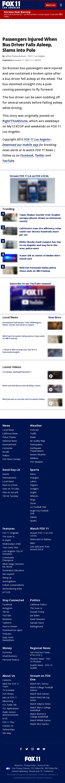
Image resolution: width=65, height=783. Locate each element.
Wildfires (34, 458)
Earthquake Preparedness (37, 449)
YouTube (8, 161)
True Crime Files (10, 547)
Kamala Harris (37, 622)
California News (10, 433)
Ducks (33, 503)
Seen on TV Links (10, 488)
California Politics (38, 604)
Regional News (40, 648)
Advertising (7, 701)
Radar (33, 437)
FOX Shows (8, 693)
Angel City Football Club (39, 512)
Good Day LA (11, 470)
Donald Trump (37, 611)
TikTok (5, 611)
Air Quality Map (37, 440)
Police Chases (9, 437)
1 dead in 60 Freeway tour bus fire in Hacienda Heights (19, 350)
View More (54, 317)
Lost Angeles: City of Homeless (12, 552)
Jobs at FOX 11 (9, 697)
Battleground (36, 626)
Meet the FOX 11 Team (10, 685)
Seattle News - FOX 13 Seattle (41, 666)
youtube (38, 749)
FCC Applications (10, 708)
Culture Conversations (13, 585)
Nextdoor (7, 619)
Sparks (33, 520)
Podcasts (6, 633)
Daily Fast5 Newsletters (8, 639)
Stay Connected (13, 600)
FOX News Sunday (11, 459)
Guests (5, 474)
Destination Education (13, 570)
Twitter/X (6, 622)
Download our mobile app (20, 145)
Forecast (34, 429)
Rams (33, 474)
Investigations (9, 581)
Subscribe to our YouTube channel (30, 283)
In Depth (6, 540)
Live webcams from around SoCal (39, 548)
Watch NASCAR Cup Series (40, 699)
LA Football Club (38, 506)
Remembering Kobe (12, 588)
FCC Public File (9, 704)
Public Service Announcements (10, 713)
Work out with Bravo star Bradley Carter (21, 385)
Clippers (34, 485)
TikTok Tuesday (10, 496)
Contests (6, 680)
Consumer (7, 448)
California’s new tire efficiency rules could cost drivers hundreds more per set (40, 231)
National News (9, 440)
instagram (32, 749)
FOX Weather (36, 461)
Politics (5, 455)
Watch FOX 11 (39, 528)
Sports (34, 470)
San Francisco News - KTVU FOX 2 (40, 654)
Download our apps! (12, 630)
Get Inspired (8, 574)
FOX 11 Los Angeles (36, 56)
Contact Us (7, 725)
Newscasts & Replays (40, 539)
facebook (21, 749)
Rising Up (6, 577)
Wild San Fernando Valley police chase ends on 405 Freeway (23, 337)
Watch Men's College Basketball (40, 709)
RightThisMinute (15, 121)
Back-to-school (9, 485)
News (6, 425)
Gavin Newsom (37, 619)
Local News (10, 317)
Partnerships (8, 729)
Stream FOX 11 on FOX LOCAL (41, 534)
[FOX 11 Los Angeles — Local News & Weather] (11, 5)
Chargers (34, 477)
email (44, 749)
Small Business (9, 656)
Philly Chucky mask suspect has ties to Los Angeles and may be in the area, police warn (40, 245)
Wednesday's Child (11, 543)
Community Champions (8, 559)
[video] (55, 375)
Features (8, 528)
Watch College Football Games (41, 689)
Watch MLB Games (39, 693)
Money (7, 648)
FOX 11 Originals (10, 532)
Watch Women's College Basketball (39, 715)
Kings (32, 499)
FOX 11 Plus (8, 722)
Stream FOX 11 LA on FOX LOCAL (29, 176)
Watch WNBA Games (40, 720)
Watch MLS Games (39, 723)
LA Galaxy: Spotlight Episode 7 (16, 371)
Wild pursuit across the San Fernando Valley (23, 399)
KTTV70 (6, 592)
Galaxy (33, 517)
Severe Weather (38, 454)
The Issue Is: (8, 536)
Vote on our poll (10, 492)
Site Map (6, 733)
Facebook (26, 155)
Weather (36, 425)
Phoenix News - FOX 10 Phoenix (40, 660)
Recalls (5, 451)
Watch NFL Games (39, 683)
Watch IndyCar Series (40, 703)
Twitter (40, 155)
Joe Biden (34, 615)
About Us (8, 676)
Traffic (33, 433)
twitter (26, 749)
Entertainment (9, 444)
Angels (33, 492)
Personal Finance (10, 659)
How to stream (9, 626)
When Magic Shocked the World (12, 565)
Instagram (7, 608)
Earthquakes (36, 444)
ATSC (5, 718)
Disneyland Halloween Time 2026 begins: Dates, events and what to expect (22, 323)
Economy (7, 652)
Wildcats (34, 496)
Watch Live (50, 5)
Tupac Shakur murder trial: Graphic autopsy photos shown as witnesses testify (40, 218)
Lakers (33, 481)
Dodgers (34, 488)
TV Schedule (8, 690)
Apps (32, 542)
